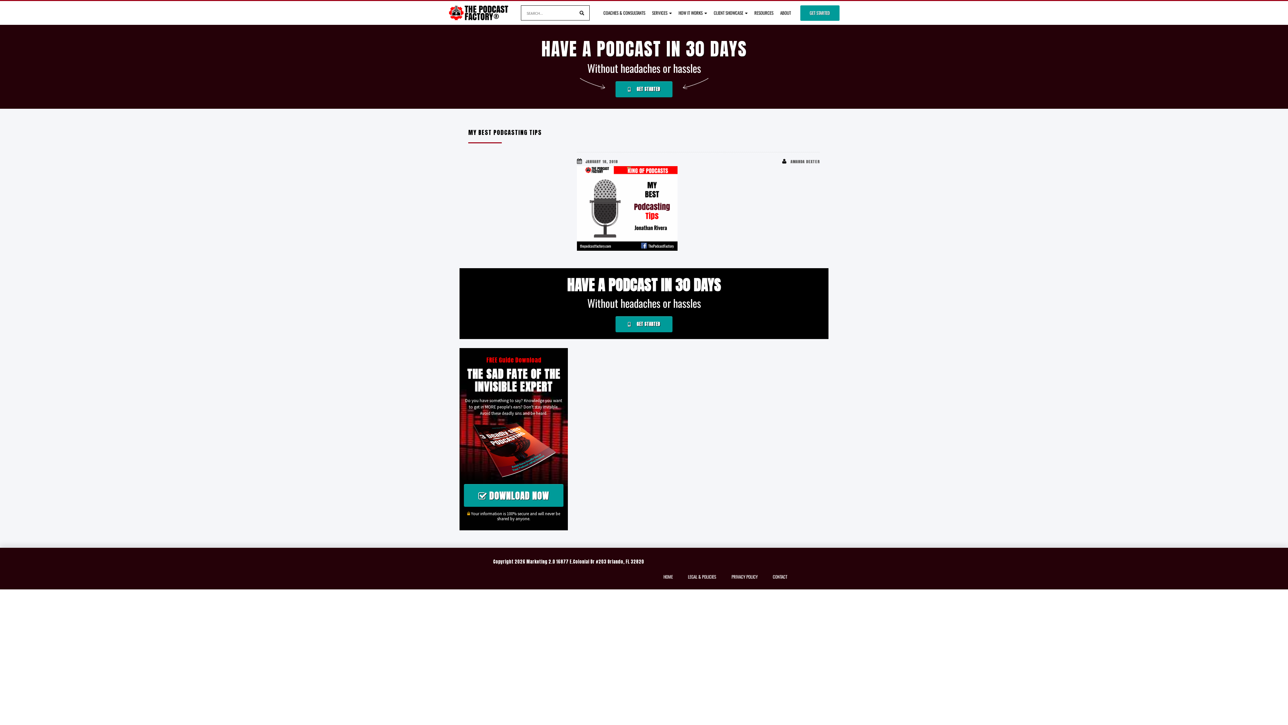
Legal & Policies (702, 576)
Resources (763, 12)
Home (668, 576)
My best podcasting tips (505, 132)
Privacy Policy (745, 576)
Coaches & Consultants (624, 12)
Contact (780, 576)
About (785, 12)
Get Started (820, 12)
